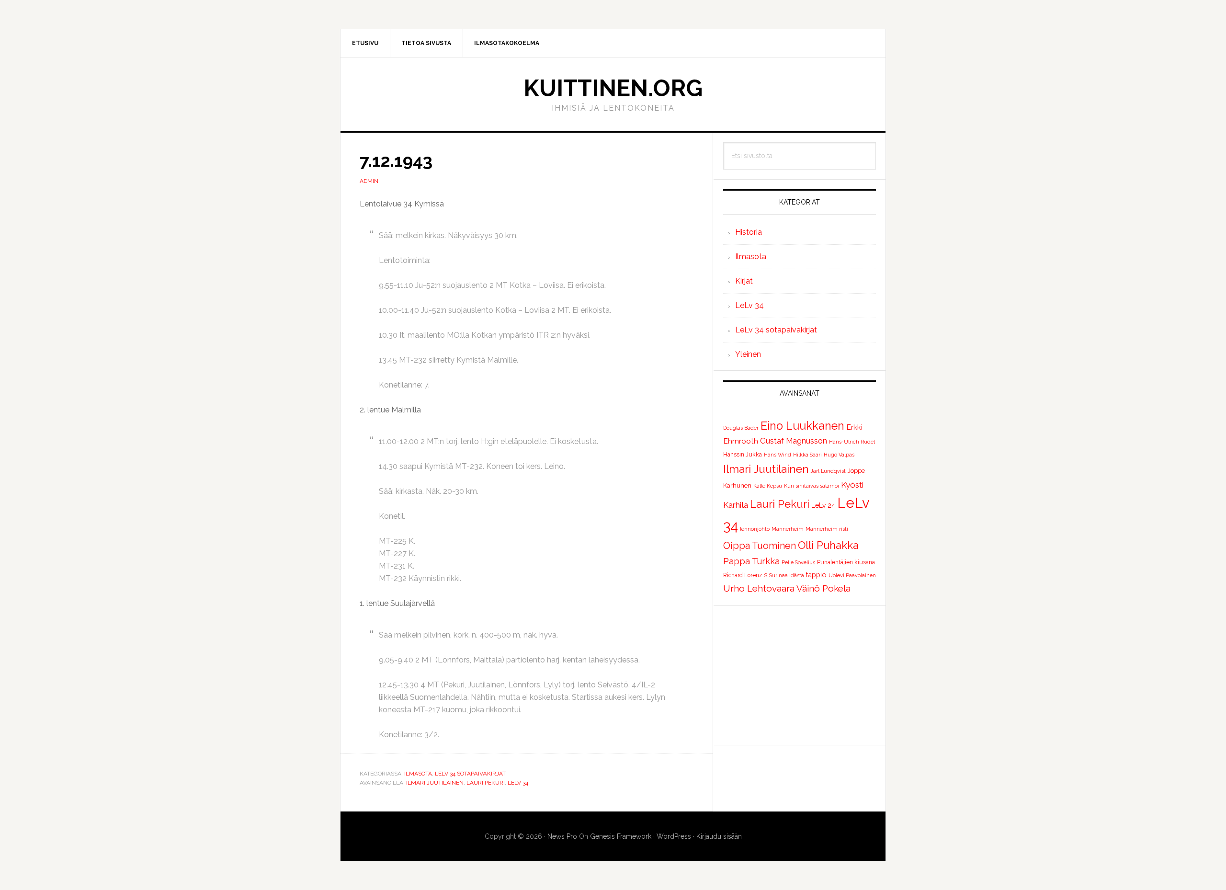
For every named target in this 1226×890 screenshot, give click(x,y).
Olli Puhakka (828, 545)
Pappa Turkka (751, 561)
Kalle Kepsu (767, 486)
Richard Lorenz (742, 575)
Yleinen (748, 354)
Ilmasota (418, 773)
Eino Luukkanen (802, 425)
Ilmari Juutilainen (435, 782)
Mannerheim (788, 529)
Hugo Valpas (839, 454)
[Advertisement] (799, 675)
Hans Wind (777, 454)
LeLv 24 (823, 505)
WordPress (674, 836)
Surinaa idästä (786, 575)
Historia (748, 232)
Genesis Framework (620, 836)
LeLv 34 (518, 782)
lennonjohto (755, 529)
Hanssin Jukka (742, 454)
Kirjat (744, 280)
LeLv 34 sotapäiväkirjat (470, 773)
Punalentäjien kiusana (846, 562)
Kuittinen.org (613, 88)
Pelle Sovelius (798, 562)
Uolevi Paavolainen (852, 575)
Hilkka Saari (807, 454)
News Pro (562, 836)
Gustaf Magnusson (793, 440)
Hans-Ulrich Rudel (852, 442)
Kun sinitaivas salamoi (811, 486)
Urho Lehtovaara (759, 588)
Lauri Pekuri (485, 782)
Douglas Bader (741, 428)
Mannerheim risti (827, 529)
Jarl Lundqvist (828, 471)
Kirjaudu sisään (719, 836)
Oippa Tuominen (759, 545)
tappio (816, 575)
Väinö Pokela (823, 588)
